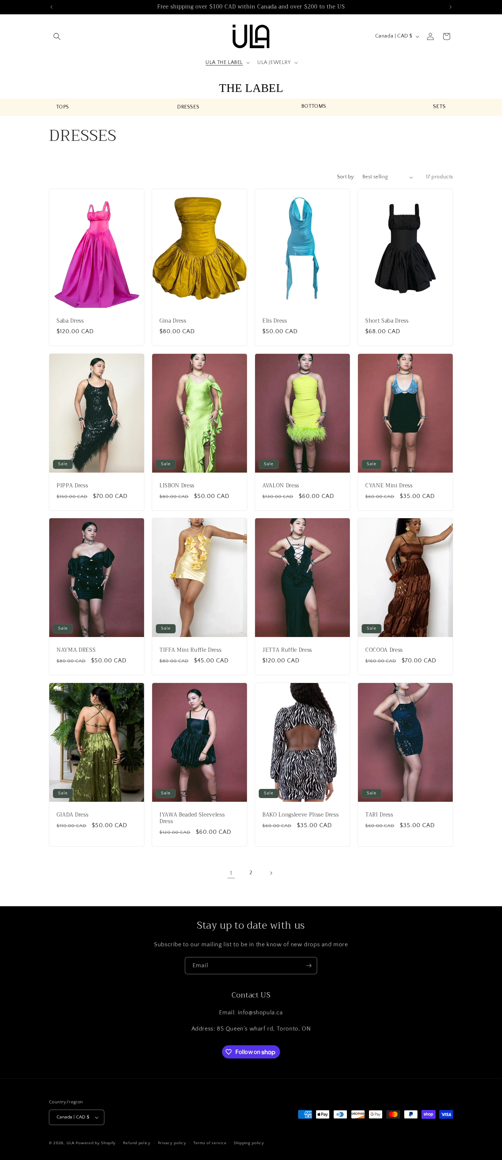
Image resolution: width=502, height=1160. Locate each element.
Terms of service (209, 1143)
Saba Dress (70, 321)
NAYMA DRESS (76, 650)
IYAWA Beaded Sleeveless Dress (192, 818)
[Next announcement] (450, 7)
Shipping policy (249, 1143)
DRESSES (188, 107)
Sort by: (346, 177)
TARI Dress (379, 815)
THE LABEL (251, 88)
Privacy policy (172, 1143)
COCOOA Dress (384, 650)
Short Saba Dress (387, 321)
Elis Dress (274, 321)
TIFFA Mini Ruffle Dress (190, 650)
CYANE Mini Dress (389, 485)
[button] (57, 36)
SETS (439, 106)
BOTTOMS (313, 106)
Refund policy (137, 1143)
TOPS (62, 107)
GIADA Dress (72, 815)
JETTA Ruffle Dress (287, 650)
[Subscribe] (309, 965)
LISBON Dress (176, 485)
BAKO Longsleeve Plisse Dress (300, 815)
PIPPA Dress (72, 485)
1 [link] (231, 873)
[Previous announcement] (51, 7)
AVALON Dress (280, 485)
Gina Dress (172, 321)
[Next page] (271, 873)
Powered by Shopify (96, 1143)
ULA (71, 1143)
